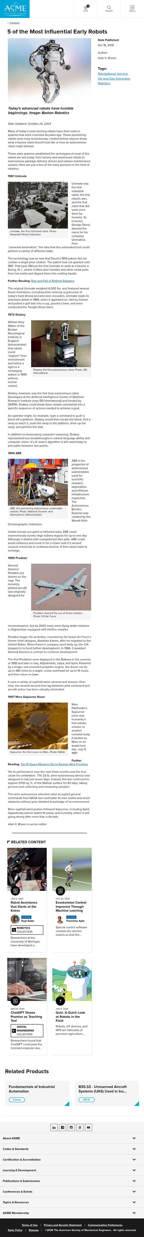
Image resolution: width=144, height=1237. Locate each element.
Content (15, 23)
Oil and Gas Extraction (114, 79)
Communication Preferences (105, 1225)
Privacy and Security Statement (63, 1225)
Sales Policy (15, 1230)
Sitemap (34, 1230)
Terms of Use (30, 1225)
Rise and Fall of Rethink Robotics (52, 281)
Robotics (104, 83)
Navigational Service (113, 74)
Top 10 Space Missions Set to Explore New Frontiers (54, 764)
